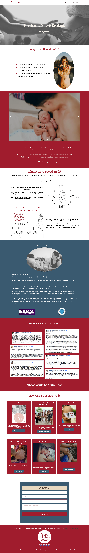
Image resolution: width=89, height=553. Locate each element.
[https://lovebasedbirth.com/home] (16, 2)
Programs (60, 2)
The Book (54, 2)
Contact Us (75, 2)
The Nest (70, 2)
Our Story (65, 2)
